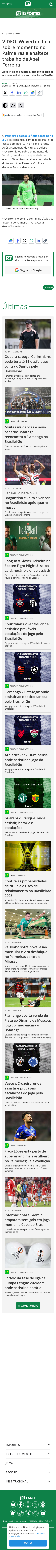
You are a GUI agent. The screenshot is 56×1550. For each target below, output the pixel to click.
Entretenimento (19, 1454)
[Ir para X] (28, 1513)
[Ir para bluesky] (13, 1504)
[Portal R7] (28, 3)
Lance (17, 34)
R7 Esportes (7, 34)
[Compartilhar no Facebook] (12, 93)
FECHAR (28, 1543)
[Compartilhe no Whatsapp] (26, 93)
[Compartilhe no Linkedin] (19, 93)
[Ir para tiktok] (20, 1513)
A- (21, 105)
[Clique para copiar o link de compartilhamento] (39, 93)
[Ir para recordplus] (13, 1513)
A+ (13, 105)
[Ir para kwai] (35, 1504)
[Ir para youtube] (43, 1513)
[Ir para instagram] (28, 1504)
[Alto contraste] (5, 105)
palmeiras (48, 287)
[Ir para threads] (43, 1504)
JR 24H (10, 1463)
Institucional (17, 1481)
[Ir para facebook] (20, 1504)
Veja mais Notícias (28, 1305)
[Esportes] (28, 13)
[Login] (51, 4)
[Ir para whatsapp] (35, 1513)
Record (11, 1472)
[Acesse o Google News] (33, 93)
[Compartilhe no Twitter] (5, 93)
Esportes (13, 1445)
